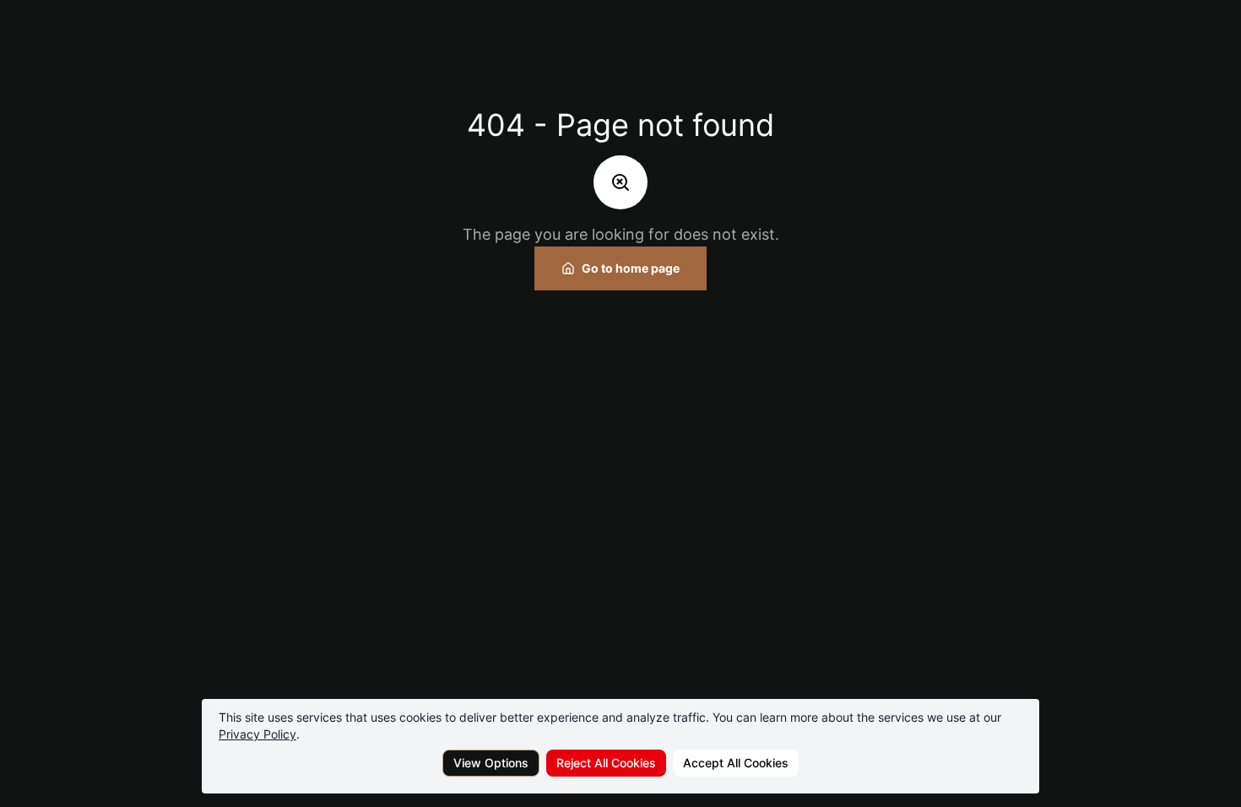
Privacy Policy (257, 734)
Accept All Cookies (735, 763)
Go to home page (631, 268)
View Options (490, 763)
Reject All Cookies (606, 763)
